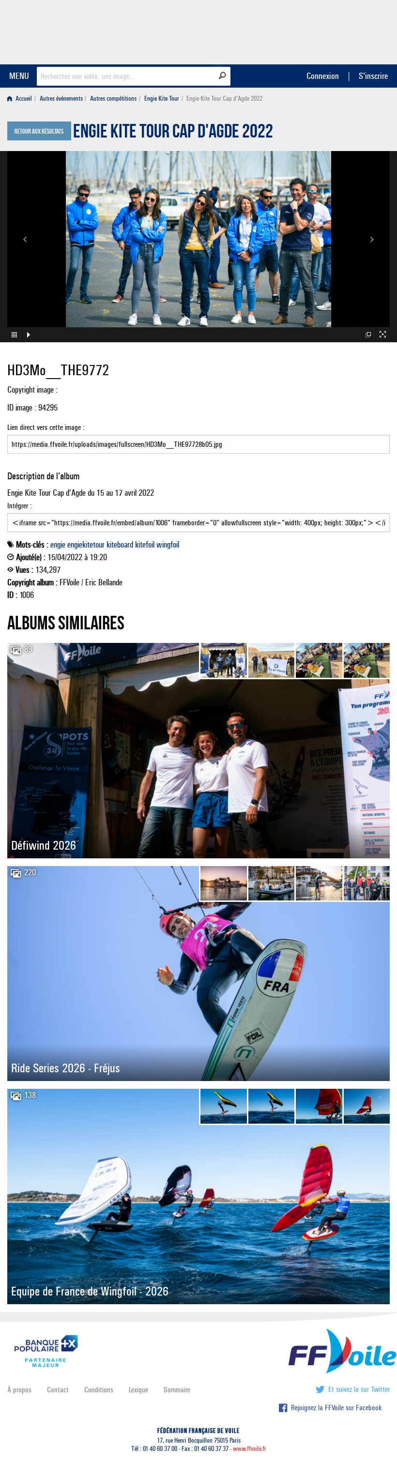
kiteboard (120, 544)
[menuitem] (21, 98)
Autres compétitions (113, 98)
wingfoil (167, 544)
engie (57, 544)
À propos (19, 1389)
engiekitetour (86, 544)
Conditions (98, 1389)
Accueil (23, 98)
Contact (58, 1389)
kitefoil (144, 544)
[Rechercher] (222, 75)
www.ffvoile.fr (249, 1449)
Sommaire (177, 1389)
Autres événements (61, 98)
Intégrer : (19, 505)
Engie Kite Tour (161, 98)
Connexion (322, 75)
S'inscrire (373, 75)
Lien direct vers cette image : (46, 427)
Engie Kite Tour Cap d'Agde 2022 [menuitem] (224, 98)
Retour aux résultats (39, 131)
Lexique (138, 1389)
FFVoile (329, 30)
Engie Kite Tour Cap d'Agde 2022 (173, 133)
